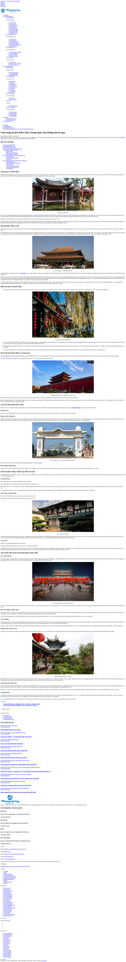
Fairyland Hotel (10, 156)
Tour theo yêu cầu (8, 121)
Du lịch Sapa (12, 23)
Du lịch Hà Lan (13, 84)
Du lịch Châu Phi (10, 107)
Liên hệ (2, 2)
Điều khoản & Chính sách (10, 878)
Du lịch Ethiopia (13, 112)
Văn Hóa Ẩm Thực (8, 716)
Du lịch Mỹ (12, 98)
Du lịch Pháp (12, 81)
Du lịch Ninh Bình (13, 30)
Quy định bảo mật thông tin (10, 876)
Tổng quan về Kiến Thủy (9, 145)
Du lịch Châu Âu (10, 76)
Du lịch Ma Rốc (13, 116)
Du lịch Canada (13, 99)
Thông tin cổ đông (8, 874)
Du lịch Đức (12, 88)
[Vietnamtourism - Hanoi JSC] (11, 12)
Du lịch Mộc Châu (13, 25)
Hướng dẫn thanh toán (9, 879)
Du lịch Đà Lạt (12, 39)
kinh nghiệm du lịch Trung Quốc (10, 356)
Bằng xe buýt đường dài (12, 152)
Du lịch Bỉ (11, 82)
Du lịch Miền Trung (11, 34)
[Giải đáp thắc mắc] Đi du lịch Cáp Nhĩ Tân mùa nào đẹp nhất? (20, 778)
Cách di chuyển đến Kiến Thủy (11, 150)
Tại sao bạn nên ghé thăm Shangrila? (12, 743)
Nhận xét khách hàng (8, 875)
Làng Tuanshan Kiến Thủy (12, 167)
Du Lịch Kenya (13, 113)
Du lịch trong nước (8, 16)
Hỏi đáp (5, 880)
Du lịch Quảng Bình (14, 42)
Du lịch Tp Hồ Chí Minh (15, 52)
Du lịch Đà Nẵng (13, 45)
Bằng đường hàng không (12, 154)
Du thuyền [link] (6, 117)
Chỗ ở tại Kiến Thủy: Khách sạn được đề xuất (14, 155)
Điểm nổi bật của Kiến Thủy (10, 147)
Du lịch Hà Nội (12, 22)
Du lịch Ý (11, 89)
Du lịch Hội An (12, 40)
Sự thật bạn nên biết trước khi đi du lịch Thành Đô (16, 785)
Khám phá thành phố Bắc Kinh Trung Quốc (14, 750)
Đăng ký (3, 5)
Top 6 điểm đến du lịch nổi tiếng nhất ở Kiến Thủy (15, 160)
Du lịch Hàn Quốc (13, 75)
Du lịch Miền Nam (10, 47)
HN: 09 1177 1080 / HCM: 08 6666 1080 (10, 1)
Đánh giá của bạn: (6, 709)
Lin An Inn (9, 159)
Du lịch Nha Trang (13, 43)
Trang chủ (6, 15)
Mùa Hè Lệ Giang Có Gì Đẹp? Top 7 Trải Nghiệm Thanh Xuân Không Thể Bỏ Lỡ (25, 771)
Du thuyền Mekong (10, 120)
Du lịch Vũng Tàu (13, 56)
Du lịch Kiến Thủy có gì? (9, 146)
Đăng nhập (3, 6)
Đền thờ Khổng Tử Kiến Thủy (13, 163)
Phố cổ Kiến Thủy (76, 407)
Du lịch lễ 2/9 (12, 62)
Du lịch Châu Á (10, 67)
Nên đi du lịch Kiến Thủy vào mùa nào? (13, 148)
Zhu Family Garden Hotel (12, 158)
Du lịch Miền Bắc (10, 17)
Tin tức (5, 872)
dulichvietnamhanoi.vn (10, 859)
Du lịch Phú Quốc (13, 53)
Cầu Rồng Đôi (9, 168)
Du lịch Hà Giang (13, 33)
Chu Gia (73, 631)
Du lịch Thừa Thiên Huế (15, 44)
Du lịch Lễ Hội (9, 57)
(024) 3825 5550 (6, 851)
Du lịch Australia (13, 105)
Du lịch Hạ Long (13, 27)
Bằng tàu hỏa (9, 151)
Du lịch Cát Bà (12, 26)
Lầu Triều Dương (10, 162)
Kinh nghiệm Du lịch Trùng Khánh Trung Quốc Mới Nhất (18, 792)
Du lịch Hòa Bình (13, 31)
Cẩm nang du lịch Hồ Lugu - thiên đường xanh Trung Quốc (19, 764)
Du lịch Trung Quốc (14, 72)
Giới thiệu (6, 871)
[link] (24, 866)
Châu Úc (8, 100)
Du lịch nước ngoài (8, 66)
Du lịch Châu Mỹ (10, 93)
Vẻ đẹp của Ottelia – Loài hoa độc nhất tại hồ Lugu (16, 736)
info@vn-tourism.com (8, 856)
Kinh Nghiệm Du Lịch (9, 719)
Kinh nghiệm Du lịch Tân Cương (10, 729)
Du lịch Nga (12, 92)
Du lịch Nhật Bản (13, 73)
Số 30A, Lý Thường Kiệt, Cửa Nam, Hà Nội (15, 849)
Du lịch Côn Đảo (13, 54)
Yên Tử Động (9, 164)
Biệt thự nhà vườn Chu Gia (12, 166)
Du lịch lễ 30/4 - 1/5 (14, 65)
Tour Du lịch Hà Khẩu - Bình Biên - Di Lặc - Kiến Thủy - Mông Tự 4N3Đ (22, 704)
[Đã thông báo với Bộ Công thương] (9, 866)
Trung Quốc (23, 273)
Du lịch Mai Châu (13, 29)
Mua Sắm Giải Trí (8, 718)
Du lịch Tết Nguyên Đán (15, 63)
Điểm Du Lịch (7, 715)
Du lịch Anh (12, 85)
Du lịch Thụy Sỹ (13, 86)
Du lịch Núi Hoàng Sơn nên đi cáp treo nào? (14, 757)
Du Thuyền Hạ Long (11, 118)
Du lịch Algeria (12, 114)
